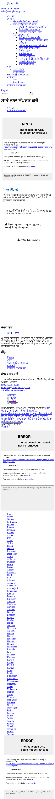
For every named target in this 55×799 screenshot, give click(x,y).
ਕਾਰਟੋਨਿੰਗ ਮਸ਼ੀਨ (26, 64)
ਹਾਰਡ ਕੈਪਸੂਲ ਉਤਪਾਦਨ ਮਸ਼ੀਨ (32, 27)
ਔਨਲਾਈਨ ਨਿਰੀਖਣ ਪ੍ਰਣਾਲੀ (25, 21)
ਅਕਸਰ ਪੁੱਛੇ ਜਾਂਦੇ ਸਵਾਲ (17, 74)
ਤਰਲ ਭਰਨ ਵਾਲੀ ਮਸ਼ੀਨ (29, 48)
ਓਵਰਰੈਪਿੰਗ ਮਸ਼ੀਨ (27, 56)
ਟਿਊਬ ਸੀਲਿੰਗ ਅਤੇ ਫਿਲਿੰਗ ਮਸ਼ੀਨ (22, 416)
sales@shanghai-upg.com (13, 390)
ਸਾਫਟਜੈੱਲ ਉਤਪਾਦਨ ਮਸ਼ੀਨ (30, 32)
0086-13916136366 (10, 385)
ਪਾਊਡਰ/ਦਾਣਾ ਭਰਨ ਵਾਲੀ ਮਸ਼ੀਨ (33, 45)
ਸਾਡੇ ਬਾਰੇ (11, 77)
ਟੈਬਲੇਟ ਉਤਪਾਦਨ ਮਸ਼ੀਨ (29, 29)
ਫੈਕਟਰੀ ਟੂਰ (18, 82)
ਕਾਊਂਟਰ (22, 43)
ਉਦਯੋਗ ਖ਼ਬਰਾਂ (19, 72)
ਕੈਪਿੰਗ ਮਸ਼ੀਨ (24, 51)
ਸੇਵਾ (15, 80)
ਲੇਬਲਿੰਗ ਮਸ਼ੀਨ (25, 53)
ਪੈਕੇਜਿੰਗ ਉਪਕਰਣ (20, 35)
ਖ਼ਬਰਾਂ (9, 66)
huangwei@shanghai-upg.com (15, 387)
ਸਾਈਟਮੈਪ (14, 411)
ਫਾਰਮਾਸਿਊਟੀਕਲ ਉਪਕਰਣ (25, 24)
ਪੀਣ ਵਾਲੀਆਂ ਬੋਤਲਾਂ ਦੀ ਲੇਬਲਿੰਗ (15, 413)
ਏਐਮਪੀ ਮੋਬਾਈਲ (29, 411)
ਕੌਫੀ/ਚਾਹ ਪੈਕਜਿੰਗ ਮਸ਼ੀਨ (29, 37)
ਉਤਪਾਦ (10, 19)
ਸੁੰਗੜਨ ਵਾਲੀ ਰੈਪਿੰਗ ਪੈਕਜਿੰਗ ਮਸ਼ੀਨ (34, 58)
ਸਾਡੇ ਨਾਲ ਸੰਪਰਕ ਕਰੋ (16, 85)
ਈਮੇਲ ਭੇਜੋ (5, 426)
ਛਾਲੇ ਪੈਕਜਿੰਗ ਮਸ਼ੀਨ (27, 61)
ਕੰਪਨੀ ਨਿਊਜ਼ (18, 69)
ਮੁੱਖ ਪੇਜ (10, 16)
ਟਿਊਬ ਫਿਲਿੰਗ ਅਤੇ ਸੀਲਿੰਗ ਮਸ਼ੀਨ (33, 40)
